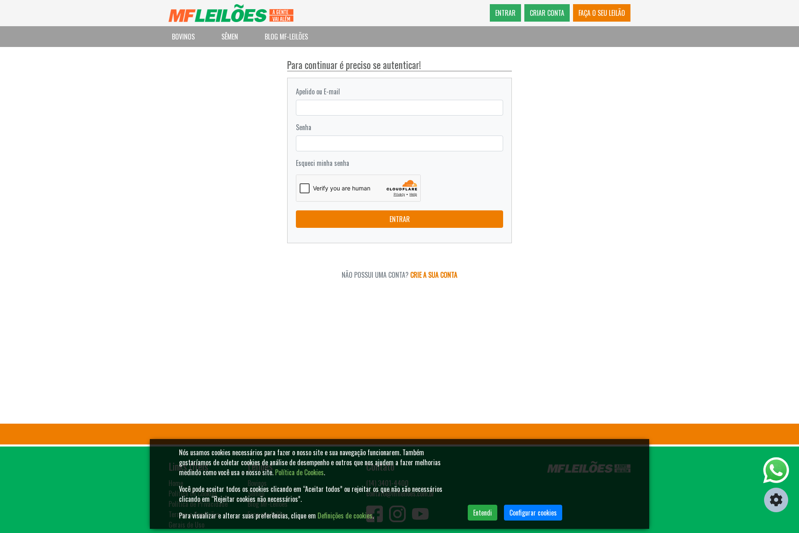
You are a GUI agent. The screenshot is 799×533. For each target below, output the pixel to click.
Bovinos (183, 37)
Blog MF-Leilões (286, 37)
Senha (303, 127)
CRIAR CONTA (547, 13)
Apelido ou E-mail (318, 91)
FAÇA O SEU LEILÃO (601, 13)
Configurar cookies (533, 513)
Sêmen (229, 37)
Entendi (482, 513)
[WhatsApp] (776, 470)
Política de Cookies (299, 472)
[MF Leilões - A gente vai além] (231, 13)
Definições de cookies (345, 516)
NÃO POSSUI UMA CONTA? (399, 275)
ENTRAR (505, 13)
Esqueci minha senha (322, 163)
